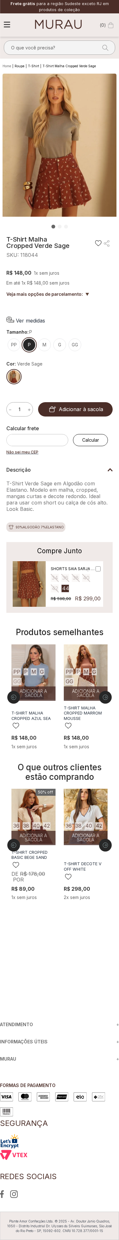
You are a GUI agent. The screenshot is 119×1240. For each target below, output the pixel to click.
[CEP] (39, 435)
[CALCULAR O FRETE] (90, 440)
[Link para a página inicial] (7, 66)
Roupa (19, 66)
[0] (110, 25)
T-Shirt (33, 66)
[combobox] (59, 47)
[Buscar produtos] (103, 47)
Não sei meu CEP (22, 452)
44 (65, 588)
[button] (25, 320)
